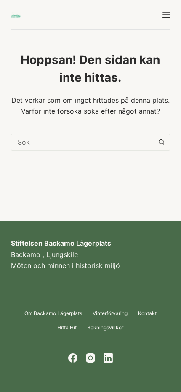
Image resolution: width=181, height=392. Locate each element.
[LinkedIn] (108, 358)
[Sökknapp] (161, 142)
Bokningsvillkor (105, 327)
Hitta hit (67, 327)
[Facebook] (72, 358)
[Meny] (166, 15)
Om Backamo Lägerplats (53, 313)
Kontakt (147, 313)
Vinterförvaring (110, 313)
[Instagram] (90, 358)
